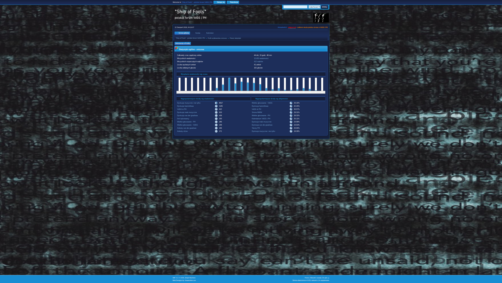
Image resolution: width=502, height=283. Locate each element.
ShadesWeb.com (190, 280)
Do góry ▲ (326, 278)
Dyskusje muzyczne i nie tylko (188, 103)
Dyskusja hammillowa (185, 106)
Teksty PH (256, 128)
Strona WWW (257, 112)
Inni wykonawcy (183, 119)
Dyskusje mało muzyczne (187, 112)
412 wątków (258, 61)
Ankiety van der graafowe (186, 128)
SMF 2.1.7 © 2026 (178, 278)
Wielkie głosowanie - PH (186, 122)
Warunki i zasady (315, 278)
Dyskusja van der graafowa (187, 115)
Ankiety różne (182, 131)
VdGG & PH (181, 109)
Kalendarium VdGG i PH (261, 119)
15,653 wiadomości (261, 58)
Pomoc (307, 278)
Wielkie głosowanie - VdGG (187, 125)
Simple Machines (190, 278)
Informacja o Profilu (182, 43)
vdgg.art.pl (292, 27)
